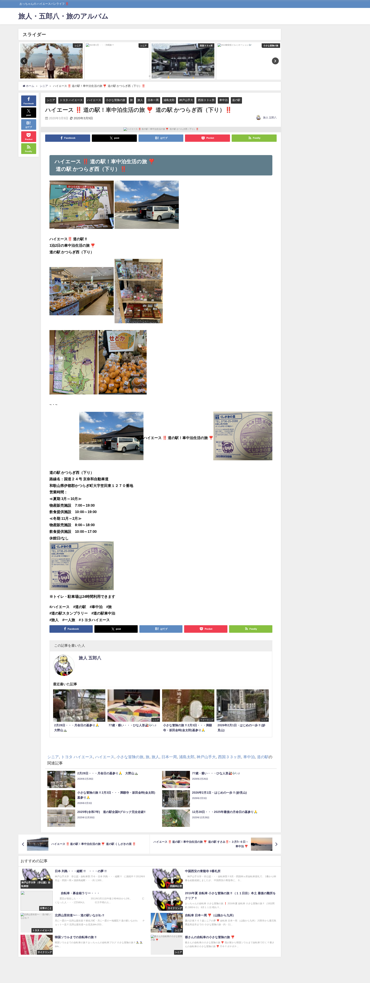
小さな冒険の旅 (115, 100)
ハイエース (94, 100)
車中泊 (223, 100)
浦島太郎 (169, 100)
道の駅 (236, 100)
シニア (51, 100)
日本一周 (153, 100)
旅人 (140, 100)
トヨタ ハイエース (71, 100)
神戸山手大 (186, 100)
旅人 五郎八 (270, 117)
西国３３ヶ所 (206, 100)
